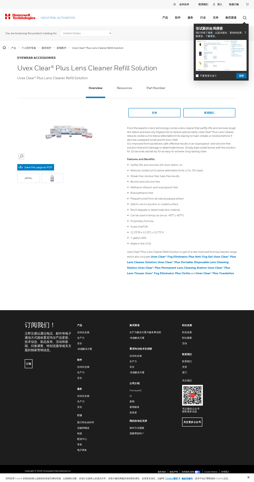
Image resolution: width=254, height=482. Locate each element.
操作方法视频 (137, 427)
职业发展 (187, 332)
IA (131, 395)
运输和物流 (83, 427)
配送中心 (82, 438)
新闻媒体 (134, 406)
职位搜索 (187, 337)
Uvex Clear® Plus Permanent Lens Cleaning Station (172, 267)
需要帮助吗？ (137, 433)
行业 (203, 17)
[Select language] (174, 4)
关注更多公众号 (192, 421)
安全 (79, 343)
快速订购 (234, 4)
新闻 (132, 401)
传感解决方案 (84, 348)
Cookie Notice (210, 471)
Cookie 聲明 (171, 478)
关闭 (241, 75)
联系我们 (187, 361)
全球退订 (225, 471)
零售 (79, 444)
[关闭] (248, 477)
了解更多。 (211, 36)
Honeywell (136, 390)
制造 (79, 433)
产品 (165, 17)
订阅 (28, 363)
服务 (190, 17)
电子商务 (82, 449)
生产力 (80, 337)
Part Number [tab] (156, 88)
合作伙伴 (184, 4)
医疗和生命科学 (85, 422)
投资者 (133, 412)
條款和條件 (187, 478)
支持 (215, 17)
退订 (184, 372)
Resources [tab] (124, 88)
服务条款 (162, 471)
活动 (184, 343)
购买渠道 (231, 17)
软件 (178, 17)
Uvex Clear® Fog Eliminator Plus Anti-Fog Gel (182, 256)
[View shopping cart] (247, 4)
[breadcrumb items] (4, 47)
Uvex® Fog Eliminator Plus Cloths (167, 273)
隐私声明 (174, 471)
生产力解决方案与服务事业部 (145, 332)
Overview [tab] (95, 88)
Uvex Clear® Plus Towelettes (215, 273)
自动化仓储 (83, 332)
